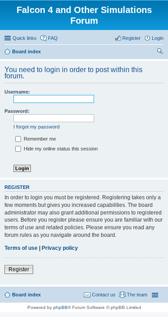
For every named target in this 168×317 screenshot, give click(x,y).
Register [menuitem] (131, 38)
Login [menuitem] (158, 38)
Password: (17, 111)
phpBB (60, 307)
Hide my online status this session (60, 148)
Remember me (39, 138)
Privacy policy (60, 248)
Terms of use (21, 248)
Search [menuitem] (160, 52)
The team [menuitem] (137, 294)
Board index (26, 294)
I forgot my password (36, 126)
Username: (17, 91)
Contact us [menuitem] (104, 294)
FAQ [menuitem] (53, 38)
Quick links (25, 38)
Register (19, 269)
